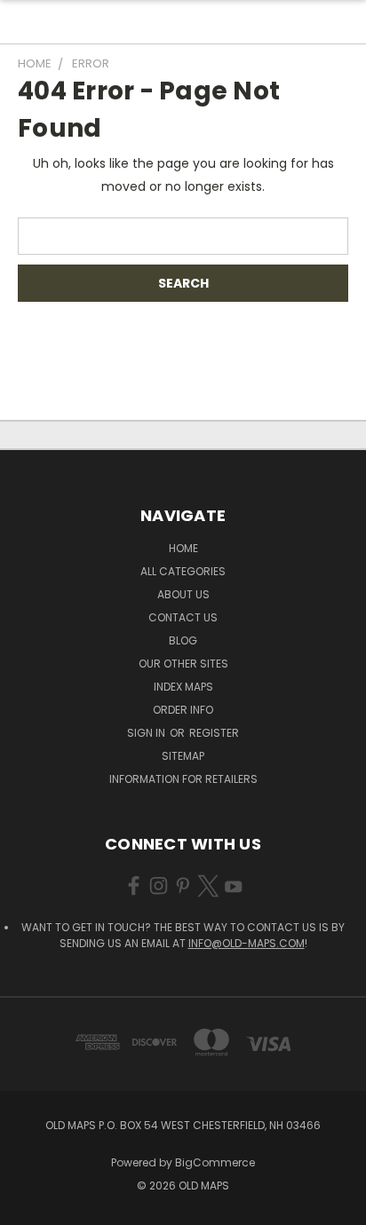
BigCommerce (215, 1162)
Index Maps (183, 686)
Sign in (147, 732)
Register (214, 732)
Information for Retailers (183, 778)
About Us (183, 594)
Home (183, 548)
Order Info (183, 709)
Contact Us (183, 617)
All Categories (183, 571)
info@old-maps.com (246, 943)
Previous (27, 1207)
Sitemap (183, 755)
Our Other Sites (183, 663)
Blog (183, 640)
